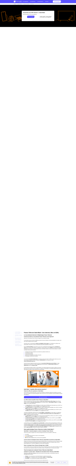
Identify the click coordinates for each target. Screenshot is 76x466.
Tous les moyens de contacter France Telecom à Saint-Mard (18, 342)
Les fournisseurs (40, 1)
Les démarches (32, 1)
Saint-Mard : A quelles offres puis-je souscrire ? (18, 336)
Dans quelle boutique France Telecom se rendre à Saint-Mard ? (18, 339)
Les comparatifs (25, 1)
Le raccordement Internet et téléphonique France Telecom (18, 333)
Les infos (46, 1)
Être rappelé (57, 1)
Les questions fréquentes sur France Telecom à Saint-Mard (18, 345)
